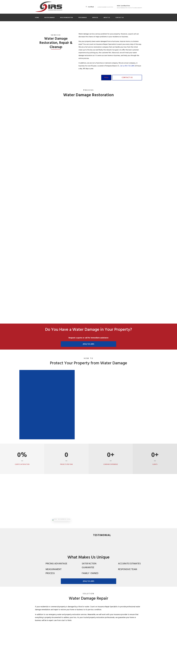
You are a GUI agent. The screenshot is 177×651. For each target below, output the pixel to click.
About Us (107, 18)
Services (95, 18)
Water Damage (49, 18)
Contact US (119, 18)
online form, (41, 119)
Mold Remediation (66, 18)
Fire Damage (82, 18)
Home (37, 18)
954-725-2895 (130, 66)
